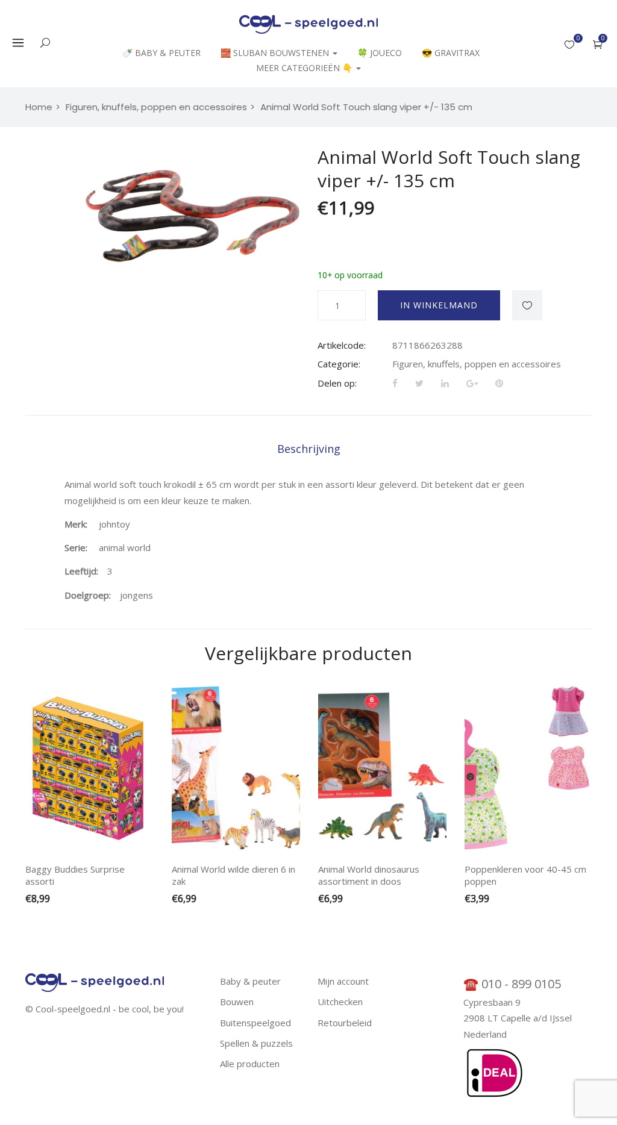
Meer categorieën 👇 (305, 67)
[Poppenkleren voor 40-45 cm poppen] (529, 768)
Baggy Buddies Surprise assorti (75, 875)
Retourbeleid (345, 1023)
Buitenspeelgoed (255, 1023)
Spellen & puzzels (256, 1043)
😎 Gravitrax (451, 52)
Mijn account (343, 981)
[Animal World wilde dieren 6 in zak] (236, 768)
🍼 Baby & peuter (161, 52)
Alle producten (250, 1064)
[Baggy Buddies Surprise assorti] (89, 768)
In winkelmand (439, 305)
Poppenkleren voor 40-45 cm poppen (525, 875)
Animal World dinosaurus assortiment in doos (368, 875)
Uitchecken (340, 1002)
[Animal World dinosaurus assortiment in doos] (382, 768)
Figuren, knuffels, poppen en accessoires (476, 364)
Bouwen (237, 1002)
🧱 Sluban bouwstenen (276, 52)
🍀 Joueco (379, 52)
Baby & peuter (250, 981)
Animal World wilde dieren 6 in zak (233, 875)
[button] (598, 44)
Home (38, 107)
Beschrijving (308, 448)
